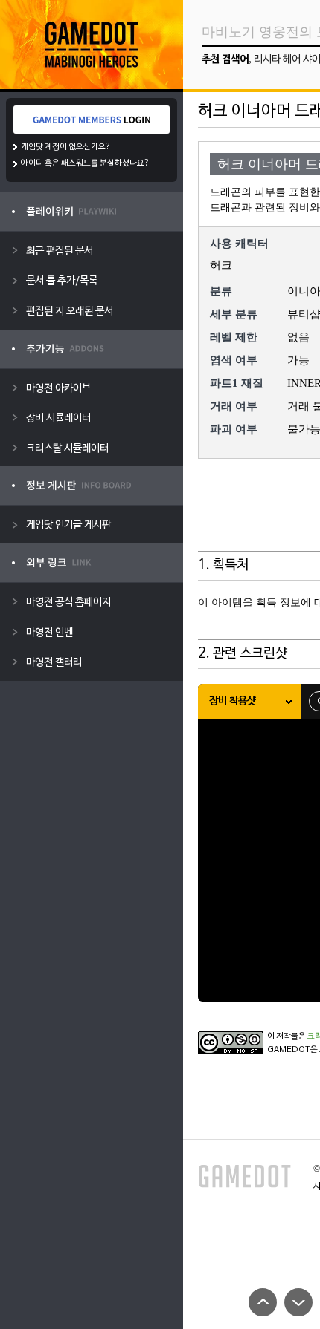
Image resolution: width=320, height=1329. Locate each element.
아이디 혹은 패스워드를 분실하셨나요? (85, 163)
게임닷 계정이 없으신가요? (66, 147)
